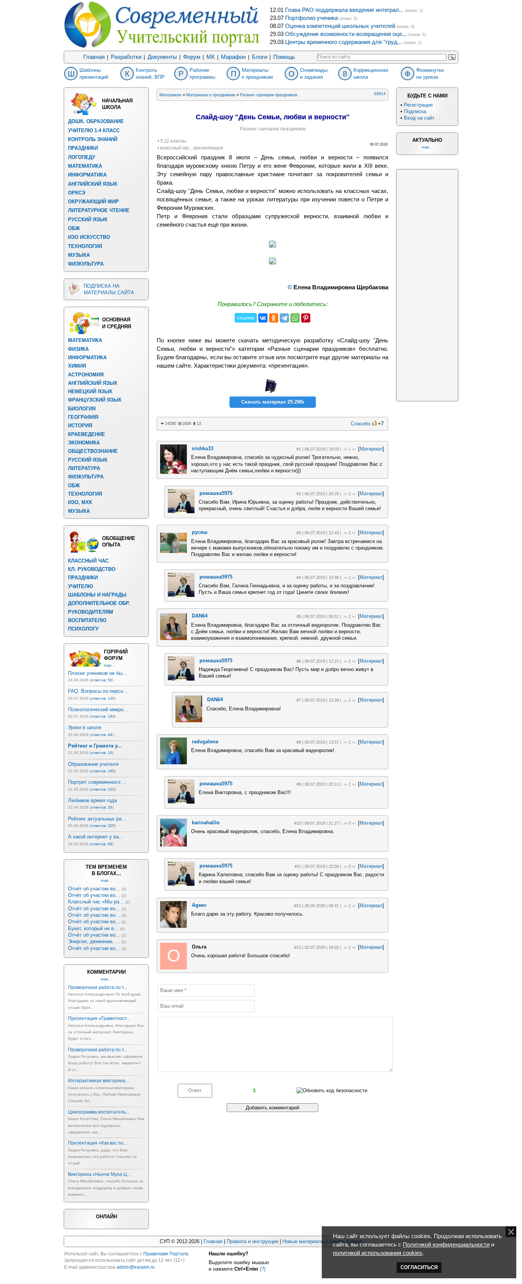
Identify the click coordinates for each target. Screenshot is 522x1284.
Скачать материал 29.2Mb (272, 402)
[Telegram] (284, 318)
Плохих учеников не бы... (97, 673)
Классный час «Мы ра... (96, 902)
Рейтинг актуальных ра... (97, 819)
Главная (94, 57)
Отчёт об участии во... (94, 889)
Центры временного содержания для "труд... (343, 42)
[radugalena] (173, 762)
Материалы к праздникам (210, 94)
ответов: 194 (103, 716)
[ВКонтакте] (262, 318)
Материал (371, 449)
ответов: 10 (101, 753)
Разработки (126, 57)
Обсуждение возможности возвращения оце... (346, 34)
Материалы (170, 94)
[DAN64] (173, 638)
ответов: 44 (101, 735)
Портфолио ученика (311, 18)
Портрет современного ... (97, 782)
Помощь (284, 57)
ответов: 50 (101, 680)
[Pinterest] (305, 318)
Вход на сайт (419, 118)
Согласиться (419, 1267)
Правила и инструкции (252, 1241)
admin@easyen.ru (136, 1267)
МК (210, 57)
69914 (380, 93)
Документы (162, 57)
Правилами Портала (165, 1253)
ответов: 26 (101, 807)
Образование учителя (93, 764)
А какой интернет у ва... (95, 837)
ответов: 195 (103, 771)
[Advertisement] (427, 284)
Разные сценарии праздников (268, 94)
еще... (109, 665)
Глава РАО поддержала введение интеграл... (344, 10)
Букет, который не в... (93, 928)
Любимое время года (92, 800)
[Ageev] (173, 926)
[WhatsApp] (295, 318)
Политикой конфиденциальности (446, 1245)
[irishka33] (173, 472)
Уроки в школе (84, 727)
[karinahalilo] (173, 845)
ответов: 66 (101, 844)
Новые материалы (303, 1241)
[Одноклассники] (273, 318)
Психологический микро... (98, 709)
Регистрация (418, 105)
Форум (191, 57)
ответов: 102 (103, 789)
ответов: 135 (103, 698)
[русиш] (173, 551)
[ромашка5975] (181, 511)
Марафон (233, 57)
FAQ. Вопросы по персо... (98, 691)
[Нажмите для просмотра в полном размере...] (272, 245)
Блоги (259, 57)
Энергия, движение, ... (94, 941)
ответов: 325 (103, 826)
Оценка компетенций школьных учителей (340, 26)
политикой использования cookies (377, 1253)
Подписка (415, 111)
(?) (263, 1269)
